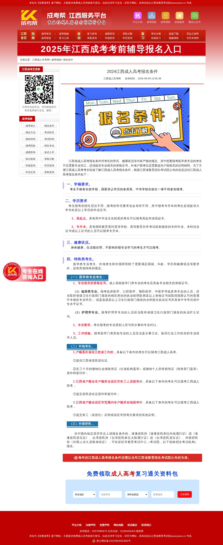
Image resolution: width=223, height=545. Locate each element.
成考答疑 (46, 38)
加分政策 (30, 158)
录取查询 (92, 38)
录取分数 (127, 33)
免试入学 (49, 152)
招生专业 (49, 145)
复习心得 (64, 38)
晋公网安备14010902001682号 (113, 540)
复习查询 (92, 33)
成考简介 (30, 125)
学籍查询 (110, 38)
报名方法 (30, 132)
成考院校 (30, 145)
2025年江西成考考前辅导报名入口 (111, 49)
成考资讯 (46, 33)
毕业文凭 (30, 172)
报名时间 (30, 139)
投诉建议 (132, 525)
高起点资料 (193, 33)
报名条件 (68, 59)
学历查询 (127, 38)
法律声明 (90, 525)
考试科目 (49, 132)
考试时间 (49, 139)
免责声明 (104, 525)
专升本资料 (193, 38)
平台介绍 (77, 525)
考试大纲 (156, 33)
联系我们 (146, 525)
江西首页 (24, 36)
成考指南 (64, 33)
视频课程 (174, 38)
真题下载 (174, 33)
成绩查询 (110, 33)
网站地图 (118, 525)
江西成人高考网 (40, 59)
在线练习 (156, 38)
